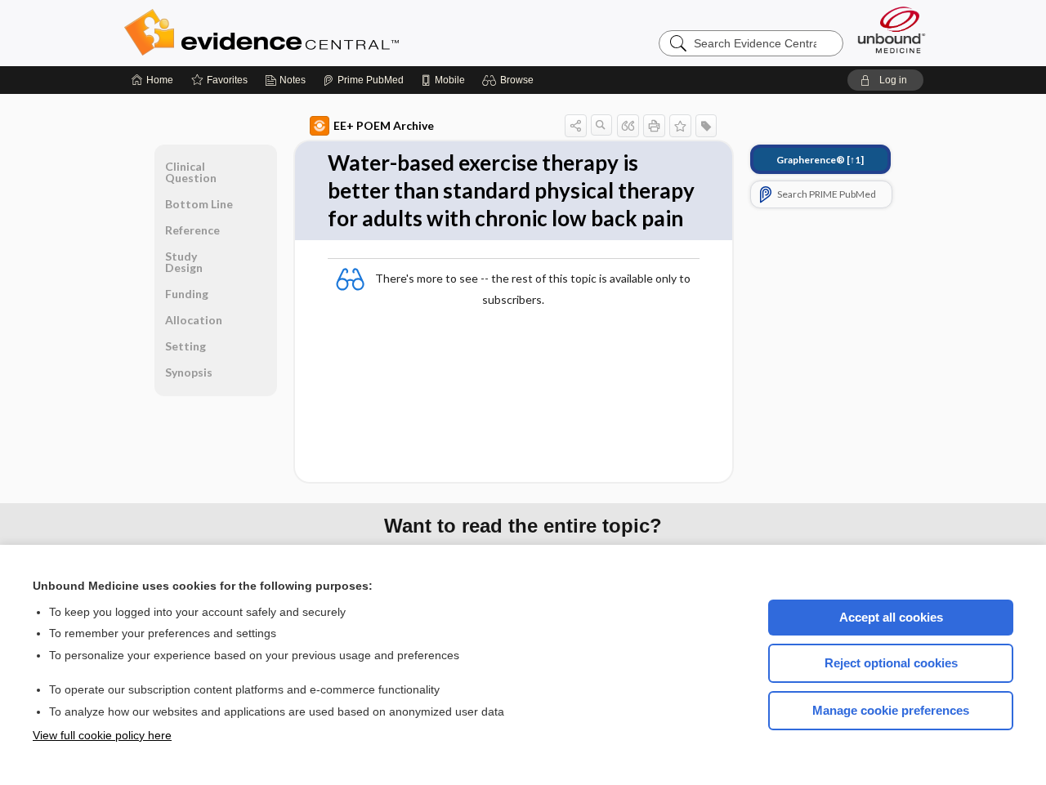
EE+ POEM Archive (383, 125)
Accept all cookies (891, 617)
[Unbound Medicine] (892, 30)
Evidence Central (327, 32)
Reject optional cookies (891, 663)
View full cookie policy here (102, 735)
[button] (510, 80)
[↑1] (820, 160)
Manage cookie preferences (890, 710)
